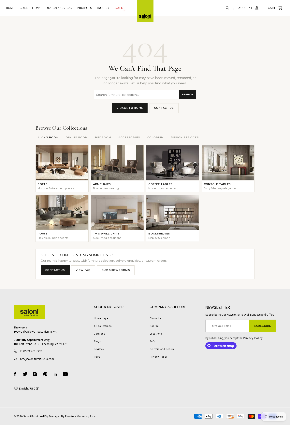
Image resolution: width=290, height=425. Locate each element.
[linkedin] (55, 374)
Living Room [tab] (48, 137)
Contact (155, 326)
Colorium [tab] (155, 137)
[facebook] (15, 374)
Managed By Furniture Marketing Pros (72, 416)
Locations (156, 333)
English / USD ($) (28, 388)
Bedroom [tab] (103, 137)
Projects (84, 8)
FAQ (152, 341)
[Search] (227, 8)
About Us (155, 318)
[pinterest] (45, 374)
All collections (103, 326)
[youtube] (65, 374)
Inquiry (103, 8)
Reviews (99, 349)
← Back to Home (129, 107)
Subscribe (262, 325)
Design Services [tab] (185, 137)
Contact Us (164, 107)
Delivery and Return (162, 349)
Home (10, 8)
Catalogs (99, 333)
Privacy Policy (158, 356)
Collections (30, 8)
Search (187, 94)
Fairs (97, 356)
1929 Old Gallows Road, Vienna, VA (35, 331)
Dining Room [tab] (76, 137)
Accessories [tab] (129, 137)
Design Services (59, 8)
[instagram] (35, 374)
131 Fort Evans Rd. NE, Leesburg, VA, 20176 (40, 344)
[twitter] (25, 374)
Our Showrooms (115, 270)
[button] (273, 8)
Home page (101, 318)
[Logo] (145, 11)
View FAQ (83, 270)
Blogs (97, 341)
